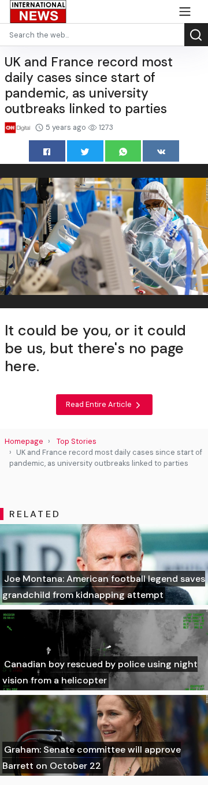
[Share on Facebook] (47, 151)
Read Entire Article (99, 404)
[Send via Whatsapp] (123, 151)
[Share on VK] (161, 151)
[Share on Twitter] (85, 151)
